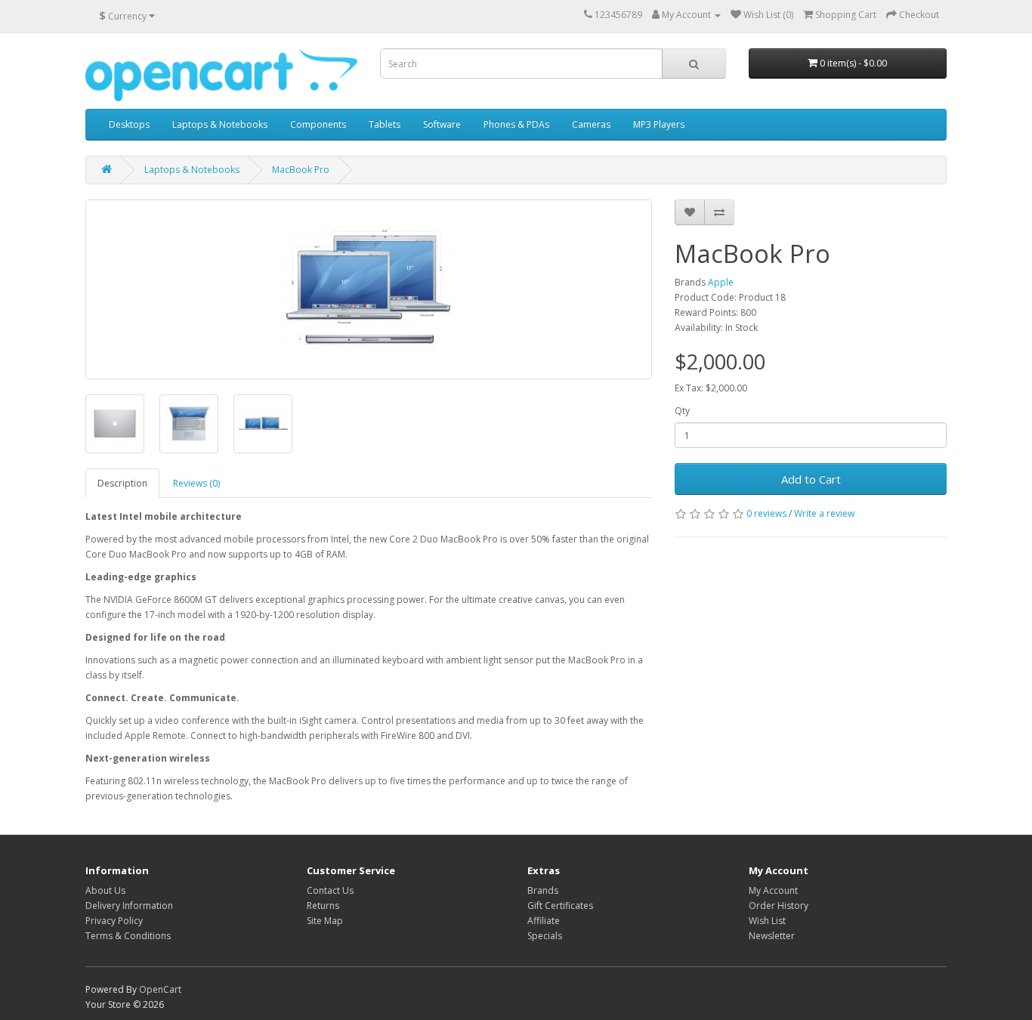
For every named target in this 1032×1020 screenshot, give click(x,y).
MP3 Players (658, 124)
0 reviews (766, 513)
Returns (323, 905)
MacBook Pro (300, 169)
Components (318, 124)
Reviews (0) (196, 483)
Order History (778, 905)
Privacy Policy (114, 920)
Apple (721, 282)
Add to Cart (811, 479)
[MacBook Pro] (368, 289)
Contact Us (330, 890)
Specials (544, 935)
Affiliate (543, 920)
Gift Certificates (560, 905)
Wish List (767, 920)
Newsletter (772, 935)
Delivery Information (129, 905)
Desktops (129, 124)
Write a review (824, 513)
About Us (105, 890)
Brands (542, 890)
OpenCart (160, 989)
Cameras (591, 124)
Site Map (325, 920)
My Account (773, 890)
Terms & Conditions (128, 935)
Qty (682, 410)
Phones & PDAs (516, 124)
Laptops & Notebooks (219, 124)
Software (442, 124)
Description (122, 483)
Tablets (384, 124)
